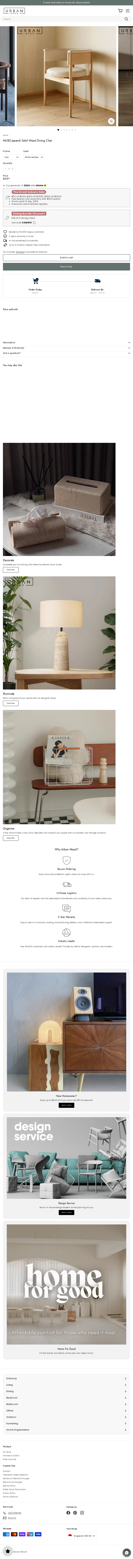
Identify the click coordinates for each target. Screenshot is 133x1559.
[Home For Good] (66, 1284)
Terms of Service (10, 1496)
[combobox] (66, 19)
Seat (25, 151)
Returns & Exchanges (12, 1482)
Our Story (7, 1452)
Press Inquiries (9, 1459)
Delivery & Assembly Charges (16, 1478)
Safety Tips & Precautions (14, 1489)
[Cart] (120, 11)
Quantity (7, 163)
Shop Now (11, 570)
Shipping (20, 251)
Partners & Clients (11, 1455)
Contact (6, 1471)
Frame (6, 151)
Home (5, 135)
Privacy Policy (9, 1493)
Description (9, 342)
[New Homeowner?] (66, 1032)
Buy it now (66, 266)
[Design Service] (66, 1158)
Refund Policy (9, 1485)
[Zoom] (111, 121)
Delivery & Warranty (13, 347)
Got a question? (12, 353)
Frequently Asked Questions (15, 1475)
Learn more (66, 1105)
